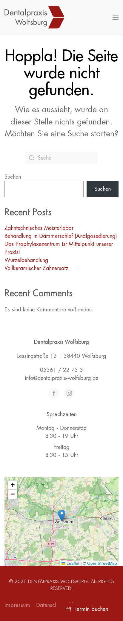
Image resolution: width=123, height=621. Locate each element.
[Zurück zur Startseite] (35, 17)
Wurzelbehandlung (26, 260)
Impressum (17, 605)
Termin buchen (91, 609)
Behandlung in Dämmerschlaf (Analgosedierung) (60, 236)
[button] (116, 17)
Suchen (12, 176)
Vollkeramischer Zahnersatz (36, 268)
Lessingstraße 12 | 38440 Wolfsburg (61, 355)
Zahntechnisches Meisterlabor (38, 227)
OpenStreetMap (102, 563)
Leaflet (72, 563)
